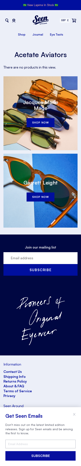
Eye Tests (56, 34)
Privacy (9, 396)
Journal (37, 34)
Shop (21, 34)
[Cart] (74, 20)
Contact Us (12, 371)
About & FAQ (13, 386)
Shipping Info (14, 376)
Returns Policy (15, 381)
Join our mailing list (40, 247)
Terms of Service (17, 391)
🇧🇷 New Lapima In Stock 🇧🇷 (40, 5)
